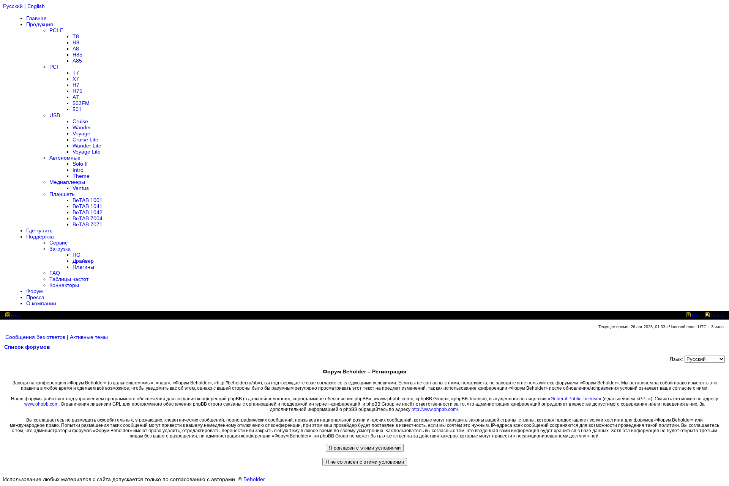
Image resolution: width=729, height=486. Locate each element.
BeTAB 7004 (88, 218)
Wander (82, 127)
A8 (76, 48)
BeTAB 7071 (88, 224)
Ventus (81, 188)
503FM (81, 103)
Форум (34, 291)
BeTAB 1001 (88, 200)
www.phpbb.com (41, 404)
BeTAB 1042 (88, 212)
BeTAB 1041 (88, 206)
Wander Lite (87, 146)
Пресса (35, 297)
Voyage (81, 133)
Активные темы (89, 337)
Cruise (80, 121)
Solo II (80, 164)
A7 (76, 97)
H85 (77, 55)
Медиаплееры (67, 182)
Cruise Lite (85, 139)
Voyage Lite (87, 152)
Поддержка (40, 237)
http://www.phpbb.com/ (435, 409)
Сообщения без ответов (35, 337)
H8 (76, 42)
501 (77, 109)
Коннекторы (64, 285)
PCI (53, 67)
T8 (76, 36)
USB (54, 115)
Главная (36, 18)
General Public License (575, 398)
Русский (13, 6)
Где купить (39, 230)
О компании (41, 303)
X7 (76, 79)
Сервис (58, 243)
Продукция (39, 24)
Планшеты (62, 194)
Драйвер (83, 261)
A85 (77, 61)
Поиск (717, 315)
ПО (76, 255)
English (36, 6)
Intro (78, 170)
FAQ (54, 273)
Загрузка (60, 249)
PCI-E (56, 30)
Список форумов (27, 347)
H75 (77, 91)
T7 (76, 73)
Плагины (83, 267)
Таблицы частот (68, 279)
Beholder (254, 479)
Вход (16, 315)
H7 (76, 85)
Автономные (64, 158)
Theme (81, 176)
